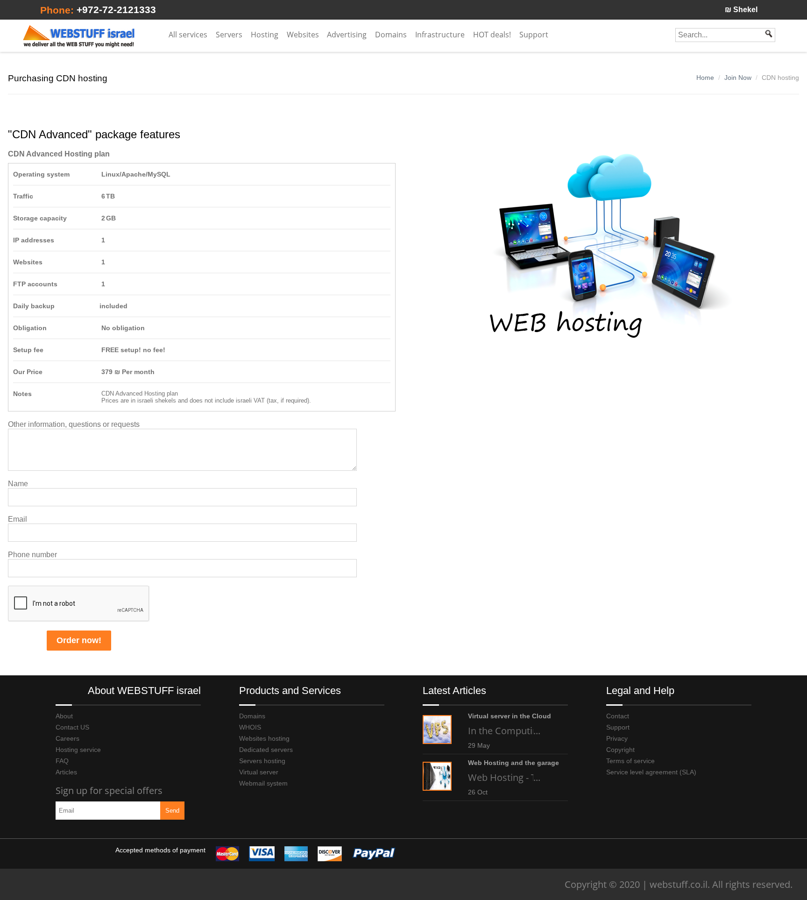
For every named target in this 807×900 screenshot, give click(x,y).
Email (17, 519)
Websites (303, 34)
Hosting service (78, 749)
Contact (617, 716)
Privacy (617, 738)
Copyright (620, 749)
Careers (67, 738)
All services (188, 34)
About (64, 716)
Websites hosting (264, 738)
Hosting (264, 34)
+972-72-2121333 (116, 9)
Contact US (72, 727)
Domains (391, 34)
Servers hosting (262, 761)
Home (705, 77)
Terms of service (630, 761)
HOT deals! (492, 34)
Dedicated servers (266, 749)
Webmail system (263, 783)
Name (18, 484)
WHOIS (250, 727)
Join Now (737, 77)
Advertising (347, 34)
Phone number (32, 555)
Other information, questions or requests (74, 424)
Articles (66, 772)
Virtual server (258, 772)
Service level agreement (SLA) (651, 772)
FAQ (62, 761)
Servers (229, 34)
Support (618, 727)
